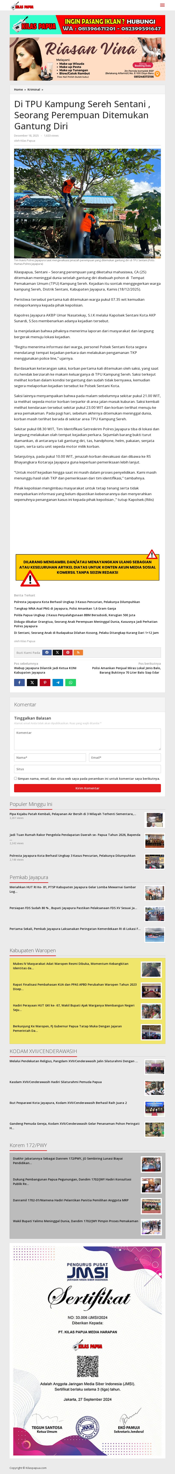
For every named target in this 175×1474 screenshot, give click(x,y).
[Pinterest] (68, 652)
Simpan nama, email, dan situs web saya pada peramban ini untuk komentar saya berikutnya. (89, 779)
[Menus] (162, 5)
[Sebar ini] (19, 682)
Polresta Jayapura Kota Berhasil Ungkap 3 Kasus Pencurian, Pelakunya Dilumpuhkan (77, 602)
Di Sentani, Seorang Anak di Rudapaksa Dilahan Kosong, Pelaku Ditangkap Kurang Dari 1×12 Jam (86, 633)
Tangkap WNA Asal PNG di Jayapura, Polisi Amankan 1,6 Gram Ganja (65, 608)
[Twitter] (57, 652)
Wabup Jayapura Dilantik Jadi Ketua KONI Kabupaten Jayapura (45, 667)
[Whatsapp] (70, 682)
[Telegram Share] (57, 682)
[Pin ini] (45, 682)
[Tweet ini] (32, 682)
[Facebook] (47, 652)
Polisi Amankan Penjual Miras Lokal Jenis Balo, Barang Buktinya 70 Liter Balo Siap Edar (126, 667)
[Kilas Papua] (22, 5)
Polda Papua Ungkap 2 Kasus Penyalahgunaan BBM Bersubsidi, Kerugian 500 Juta (74, 615)
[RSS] (78, 652)
